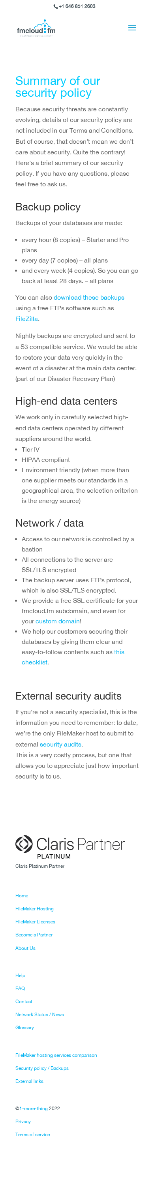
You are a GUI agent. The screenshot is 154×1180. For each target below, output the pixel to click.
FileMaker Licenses (35, 922)
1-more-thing (33, 1108)
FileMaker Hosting (34, 909)
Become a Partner (34, 935)
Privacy (23, 1121)
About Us (25, 948)
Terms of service (32, 1134)
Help (20, 975)
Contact (23, 1001)
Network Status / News (39, 1014)
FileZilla (26, 318)
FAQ (20, 988)
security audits (60, 744)
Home (21, 896)
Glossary (24, 1027)
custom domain (58, 621)
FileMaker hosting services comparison (56, 1055)
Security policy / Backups (42, 1068)
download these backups (89, 297)
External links (29, 1081)
